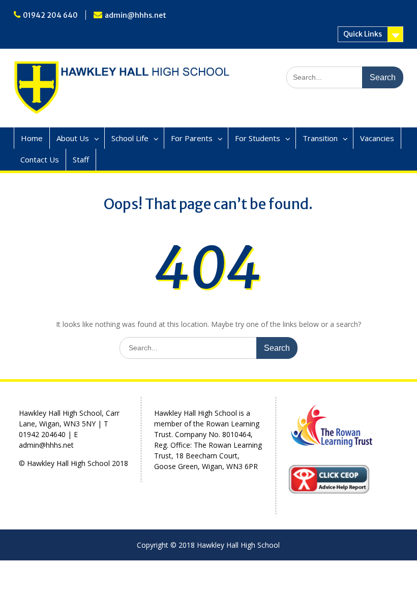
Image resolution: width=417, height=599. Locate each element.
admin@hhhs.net (135, 15)
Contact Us (39, 159)
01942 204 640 (50, 15)
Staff (81, 159)
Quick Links (362, 34)
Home (32, 138)
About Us (72, 138)
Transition (320, 138)
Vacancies (377, 138)
